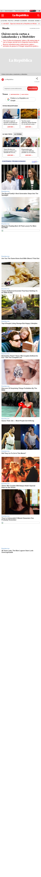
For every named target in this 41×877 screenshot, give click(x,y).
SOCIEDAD (31, 20)
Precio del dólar (20, 10)
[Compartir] (37, 78)
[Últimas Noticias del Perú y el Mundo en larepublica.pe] (20, 15)
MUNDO (37, 20)
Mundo (5, 28)
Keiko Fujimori (9, 10)
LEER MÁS (10, 127)
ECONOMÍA (23, 20)
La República (9, 79)
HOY (2, 10)
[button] (2, 15)
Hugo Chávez (24, 94)
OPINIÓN (17, 20)
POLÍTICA (11, 20)
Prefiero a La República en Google (19, 99)
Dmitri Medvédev (15, 94)
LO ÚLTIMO (4, 20)
